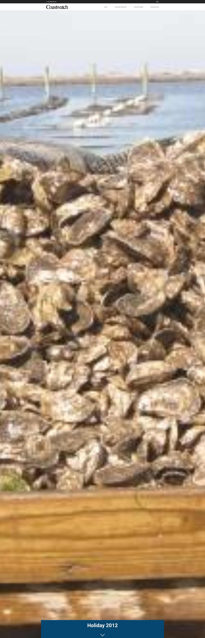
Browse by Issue (155, 7)
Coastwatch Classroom (121, 7)
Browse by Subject (138, 7)
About (105, 7)
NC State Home (52, 1)
